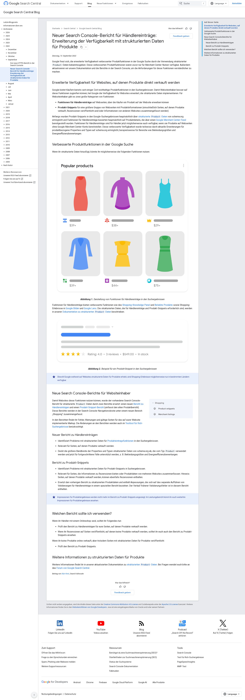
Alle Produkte (159, 682)
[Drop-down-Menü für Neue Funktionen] (116, 3)
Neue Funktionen (105, 3)
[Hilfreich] (186, 28)
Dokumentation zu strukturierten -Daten (87, 311)
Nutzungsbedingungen (52, 694)
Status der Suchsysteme (120, 662)
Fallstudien (143, 3)
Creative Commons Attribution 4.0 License (121, 604)
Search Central (30, 3)
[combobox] (192, 3)
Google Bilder (72, 308)
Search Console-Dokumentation (123, 666)
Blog (89, 3)
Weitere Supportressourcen (54, 666)
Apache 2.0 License (170, 604)
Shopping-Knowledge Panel (136, 305)
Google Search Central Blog (21, 12)
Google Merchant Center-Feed (171, 120)
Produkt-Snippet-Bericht (92, 407)
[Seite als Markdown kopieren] (81, 47)
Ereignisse (127, 3)
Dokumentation (57, 3)
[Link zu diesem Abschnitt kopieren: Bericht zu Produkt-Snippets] (91, 462)
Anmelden (237, 3)
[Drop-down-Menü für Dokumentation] (68, 3)
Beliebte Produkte (164, 305)
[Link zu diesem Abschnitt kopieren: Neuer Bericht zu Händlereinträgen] (100, 435)
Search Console (184, 653)
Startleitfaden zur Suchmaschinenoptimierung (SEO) (133, 657)
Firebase (103, 682)
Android (77, 682)
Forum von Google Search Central (72, 568)
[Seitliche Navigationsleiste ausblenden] (34, 695)
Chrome (89, 682)
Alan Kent (65, 574)
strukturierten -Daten (142, 564)
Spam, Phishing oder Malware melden (58, 662)
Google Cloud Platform (122, 682)
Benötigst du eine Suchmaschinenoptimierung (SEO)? (133, 653)
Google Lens (90, 308)
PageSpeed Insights (186, 662)
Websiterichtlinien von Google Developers (89, 607)
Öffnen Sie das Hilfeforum (53, 653)
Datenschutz (70, 694)
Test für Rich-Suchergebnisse (190, 657)
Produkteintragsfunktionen (120, 441)
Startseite (56, 28)
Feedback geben (181, 36)
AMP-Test (181, 666)
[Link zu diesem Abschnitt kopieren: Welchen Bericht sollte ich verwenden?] (114, 513)
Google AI (142, 682)
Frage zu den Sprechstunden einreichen (59, 657)
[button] (18, 29)
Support (78, 3)
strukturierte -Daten (152, 116)
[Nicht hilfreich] (191, 28)
